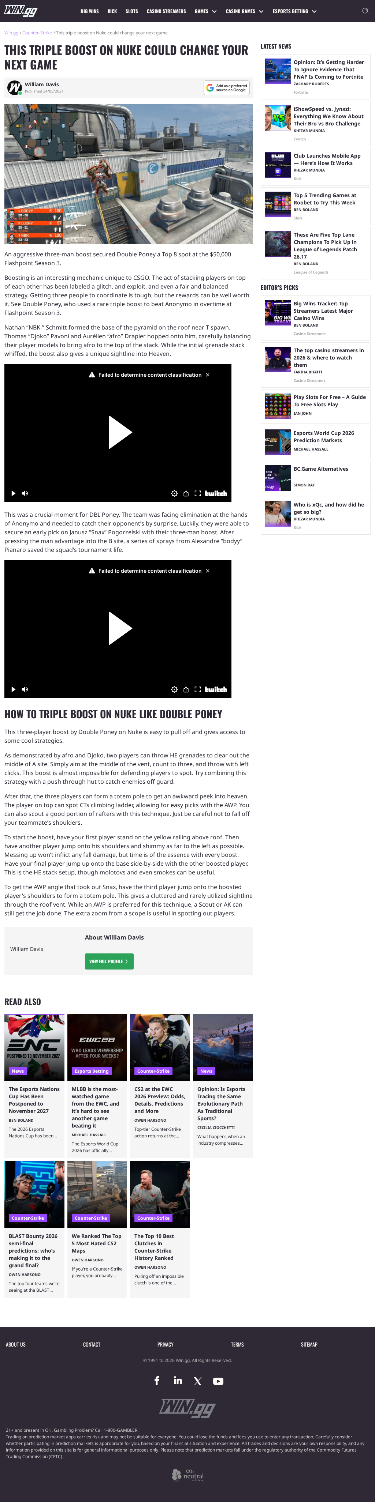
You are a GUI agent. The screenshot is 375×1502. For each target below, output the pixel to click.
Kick (112, 11)
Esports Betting (290, 11)
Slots (132, 11)
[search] (365, 11)
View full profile (106, 961)
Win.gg (11, 33)
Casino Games (240, 11)
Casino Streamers (166, 11)
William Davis (42, 84)
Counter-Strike (37, 33)
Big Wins (90, 11)
